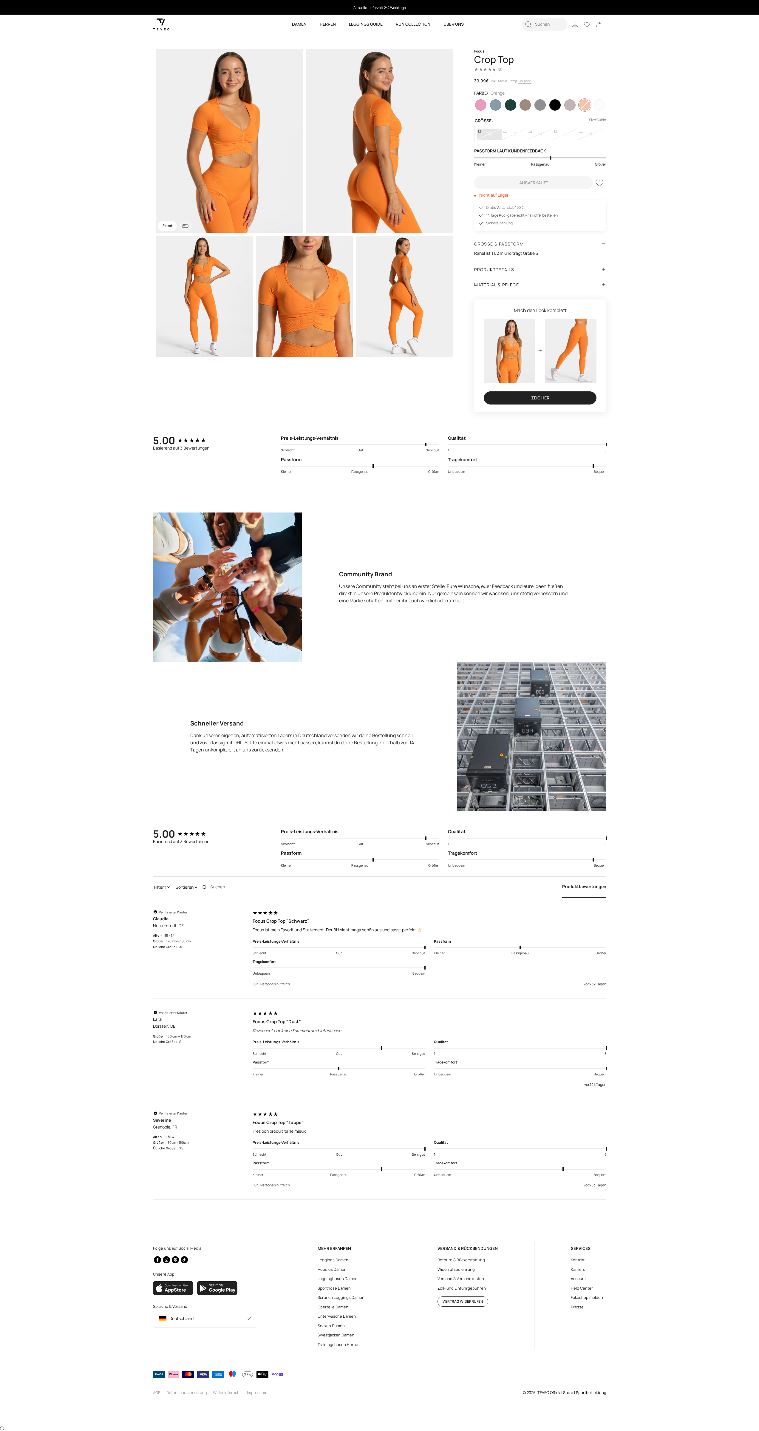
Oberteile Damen (333, 1307)
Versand (524, 81)
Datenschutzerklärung (186, 1392)
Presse (577, 1307)
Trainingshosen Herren (339, 1344)
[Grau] (540, 105)
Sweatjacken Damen (336, 1335)
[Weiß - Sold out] (599, 105)
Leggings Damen (333, 1259)
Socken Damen (331, 1325)
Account (578, 1278)
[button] (545, 24)
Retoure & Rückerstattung (461, 1259)
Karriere (578, 1269)
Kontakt (578, 1259)
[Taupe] (570, 105)
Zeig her (540, 398)
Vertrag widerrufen (463, 1301)
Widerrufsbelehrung (456, 1269)
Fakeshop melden (587, 1297)
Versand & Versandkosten (461, 1278)
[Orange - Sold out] (584, 105)
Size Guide (597, 119)
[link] (598, 24)
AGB (156, 1392)
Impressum (257, 1392)
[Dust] (525, 105)
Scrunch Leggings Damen (341, 1297)
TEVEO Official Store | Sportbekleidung (571, 1392)
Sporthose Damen (334, 1288)
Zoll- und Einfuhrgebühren (462, 1288)
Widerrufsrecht (227, 1392)
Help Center (582, 1288)
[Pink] (480, 105)
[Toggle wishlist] (599, 182)
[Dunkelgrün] (510, 105)
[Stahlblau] (495, 105)
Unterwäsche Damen (337, 1316)
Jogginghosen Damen (338, 1278)
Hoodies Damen (332, 1269)
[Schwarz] (555, 105)
